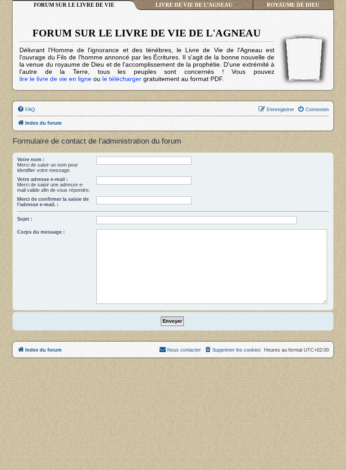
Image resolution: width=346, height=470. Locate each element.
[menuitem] (26, 109)
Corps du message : (41, 232)
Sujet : (24, 218)
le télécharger (121, 78)
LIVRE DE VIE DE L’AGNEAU (193, 5)
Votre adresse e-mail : (42, 179)
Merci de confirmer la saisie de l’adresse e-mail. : (53, 201)
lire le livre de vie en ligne (55, 78)
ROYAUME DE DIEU (293, 5)
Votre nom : (31, 159)
